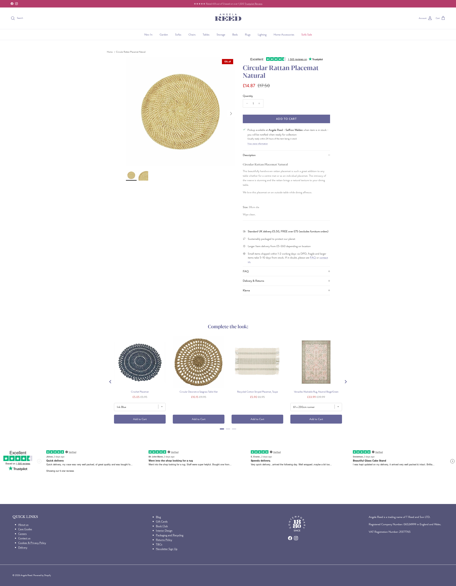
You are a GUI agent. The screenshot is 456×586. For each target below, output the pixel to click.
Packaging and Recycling (169, 535)
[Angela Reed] (228, 18)
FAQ (313, 257)
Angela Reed (26, 575)
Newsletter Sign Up (166, 549)
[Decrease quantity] (246, 103)
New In (148, 34)
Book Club (162, 526)
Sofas (178, 34)
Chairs (192, 34)
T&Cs (159, 544)
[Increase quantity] (260, 103)
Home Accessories (284, 34)
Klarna (246, 290)
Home (110, 52)
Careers (22, 534)
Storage (221, 34)
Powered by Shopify (42, 575)
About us (23, 525)
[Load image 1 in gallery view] (180, 111)
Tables (206, 34)
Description (249, 155)
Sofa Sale (306, 34)
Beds (235, 34)
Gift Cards (162, 521)
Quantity (248, 96)
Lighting (262, 34)
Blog (158, 517)
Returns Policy (164, 540)
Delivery (22, 547)
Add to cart (286, 119)
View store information (257, 143)
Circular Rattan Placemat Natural (131, 52)
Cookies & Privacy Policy (32, 543)
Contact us (24, 538)
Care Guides (25, 529)
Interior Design (164, 530)
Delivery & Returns (253, 281)
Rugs (248, 34)
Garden (164, 34)
